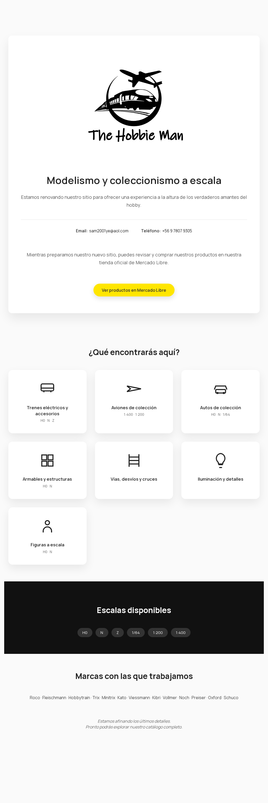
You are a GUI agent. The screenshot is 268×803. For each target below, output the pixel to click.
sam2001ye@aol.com (109, 231)
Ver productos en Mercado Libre (134, 290)
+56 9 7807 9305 (177, 231)
